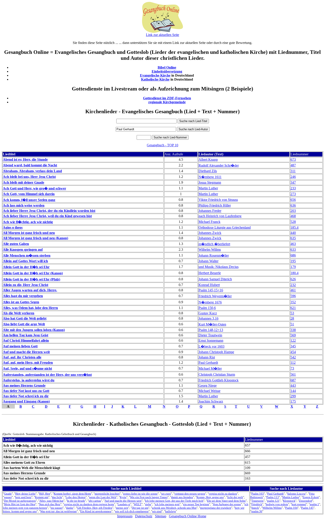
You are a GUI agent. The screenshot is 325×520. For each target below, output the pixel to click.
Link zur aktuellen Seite (162, 35)
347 (293, 182)
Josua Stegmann (210, 182)
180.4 (294, 273)
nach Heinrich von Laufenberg (220, 216)
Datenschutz (143, 516)
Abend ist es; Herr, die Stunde (25, 159)
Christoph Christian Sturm (217, 374)
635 (293, 238)
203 (293, 211)
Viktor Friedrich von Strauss (218, 200)
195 (293, 261)
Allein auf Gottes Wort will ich (25, 261)
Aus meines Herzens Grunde (24, 385)
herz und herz (23, 497)
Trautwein (257, 500)
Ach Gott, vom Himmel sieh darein (29, 194)
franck (255, 507)
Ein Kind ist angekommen (95, 511)
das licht (57, 497)
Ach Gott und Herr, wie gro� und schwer (34, 188)
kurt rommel (299, 504)
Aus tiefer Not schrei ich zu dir (26, 396)
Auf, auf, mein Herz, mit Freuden (28, 362)
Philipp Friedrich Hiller (215, 205)
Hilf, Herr (44, 493)
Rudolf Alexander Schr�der (219, 165)
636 (293, 205)
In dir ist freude (76, 500)
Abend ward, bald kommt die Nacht (30, 165)
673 (293, 159)
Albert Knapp (208, 159)
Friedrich (256, 504)
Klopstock (289, 500)
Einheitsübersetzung (167, 71)
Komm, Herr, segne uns (210, 497)
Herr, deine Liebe (25, 493)
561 (293, 374)
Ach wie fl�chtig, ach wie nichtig (28, 222)
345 (293, 346)
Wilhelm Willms (210, 249)
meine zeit (122, 507)
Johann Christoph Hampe (216, 352)
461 (293, 290)
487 (293, 165)
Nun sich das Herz (49, 504)
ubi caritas (95, 500)
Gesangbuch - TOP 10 (162, 145)
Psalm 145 (307, 507)
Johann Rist (207, 357)
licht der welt (235, 497)
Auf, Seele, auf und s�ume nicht (27, 368)
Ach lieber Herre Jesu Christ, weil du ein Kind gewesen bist (47, 216)
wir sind (157, 511)
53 (292, 313)
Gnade (8, 493)
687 (293, 380)
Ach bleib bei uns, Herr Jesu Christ (29, 177)
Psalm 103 (257, 493)
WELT (137, 504)
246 (293, 177)
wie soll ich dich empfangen (132, 511)
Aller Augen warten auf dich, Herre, (30, 290)
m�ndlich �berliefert (214, 244)
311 (293, 171)
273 (293, 194)
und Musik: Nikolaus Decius (219, 267)
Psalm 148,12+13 (211, 330)
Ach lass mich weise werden (23, 205)
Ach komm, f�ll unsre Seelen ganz (29, 200)
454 (293, 352)
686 (293, 255)
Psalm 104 (291, 507)
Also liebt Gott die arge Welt (24, 324)
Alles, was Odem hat (51, 500)
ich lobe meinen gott (167, 504)
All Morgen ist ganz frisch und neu (29, 233)
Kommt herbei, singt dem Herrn (72, 493)
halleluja (170, 511)
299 (293, 396)
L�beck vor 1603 (211, 346)
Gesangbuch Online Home (187, 516)
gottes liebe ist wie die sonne (140, 493)
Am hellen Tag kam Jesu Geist (25, 335)
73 (292, 368)
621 (293, 308)
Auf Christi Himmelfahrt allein (26, 340)
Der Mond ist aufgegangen (20, 500)
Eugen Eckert (311, 497)
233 (293, 188)
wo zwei (166, 493)
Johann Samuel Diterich (215, 279)
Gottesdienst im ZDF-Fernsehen (167, 98)
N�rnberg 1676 (210, 302)
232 (293, 285)
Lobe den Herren (76, 497)
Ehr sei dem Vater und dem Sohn (226, 500)
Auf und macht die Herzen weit (26, 352)
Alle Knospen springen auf (23, 249)
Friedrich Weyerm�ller (215, 296)
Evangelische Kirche (155, 75)
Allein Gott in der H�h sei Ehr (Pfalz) (31, 279)
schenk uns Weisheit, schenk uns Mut (174, 507)
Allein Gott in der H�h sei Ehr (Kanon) (33, 273)
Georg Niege (208, 385)
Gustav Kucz (208, 313)
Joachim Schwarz (211, 401)
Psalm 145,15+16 (211, 290)
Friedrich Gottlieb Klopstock (219, 380)
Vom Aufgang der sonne (227, 504)
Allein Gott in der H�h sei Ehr (26, 267)
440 (293, 233)
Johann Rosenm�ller (214, 255)
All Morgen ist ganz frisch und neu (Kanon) (35, 238)
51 (292, 324)
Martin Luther (208, 188)
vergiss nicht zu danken (223, 493)
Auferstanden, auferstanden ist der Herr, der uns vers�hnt (47, 375)
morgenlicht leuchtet (107, 493)
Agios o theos (13, 227)
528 (293, 222)
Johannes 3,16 (208, 318)
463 (293, 244)
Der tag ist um (140, 507)
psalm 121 (273, 500)
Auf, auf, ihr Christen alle (22, 357)
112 (293, 362)
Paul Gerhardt (208, 362)
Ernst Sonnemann (211, 340)
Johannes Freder (210, 211)
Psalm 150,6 (207, 308)
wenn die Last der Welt (102, 497)
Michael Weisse (209, 391)
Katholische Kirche (155, 79)
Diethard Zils (208, 171)
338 (293, 330)
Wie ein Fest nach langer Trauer (149, 497)
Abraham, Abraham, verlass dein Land (32, 171)
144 (293, 391)
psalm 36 (256, 511)
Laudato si (124, 504)
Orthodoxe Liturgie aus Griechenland (225, 227)
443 (293, 385)
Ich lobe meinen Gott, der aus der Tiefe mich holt (174, 500)
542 (293, 357)
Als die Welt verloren (18, 313)
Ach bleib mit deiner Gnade (23, 182)
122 (293, 340)
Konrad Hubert (209, 285)
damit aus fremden (182, 497)
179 (293, 267)
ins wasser (57, 507)
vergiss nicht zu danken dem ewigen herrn (89, 504)
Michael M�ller (210, 368)
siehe (148, 504)
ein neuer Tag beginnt (196, 504)
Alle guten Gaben (16, 244)
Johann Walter (208, 261)
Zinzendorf (305, 500)
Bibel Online (167, 67)
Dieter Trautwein (210, 335)
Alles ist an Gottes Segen (21, 302)
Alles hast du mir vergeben (23, 296)
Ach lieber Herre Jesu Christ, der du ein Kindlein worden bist (49, 211)
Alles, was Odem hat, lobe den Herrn (30, 308)
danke (69, 507)
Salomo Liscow (296, 493)
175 (293, 401)
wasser (8, 497)
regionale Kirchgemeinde (167, 102)
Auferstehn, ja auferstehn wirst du (28, 380)
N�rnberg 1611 (210, 177)
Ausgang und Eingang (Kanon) (26, 401)
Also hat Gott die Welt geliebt (24, 318)
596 (293, 296)
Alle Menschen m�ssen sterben (26, 255)
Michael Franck (209, 222)
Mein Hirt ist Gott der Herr (19, 504)
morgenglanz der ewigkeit (215, 507)
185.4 (294, 227)
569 (293, 335)
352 (293, 302)
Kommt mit (41, 497)
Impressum (124, 516)
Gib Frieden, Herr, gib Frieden (94, 507)
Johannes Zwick (210, 233)
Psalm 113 (272, 497)
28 (292, 318)
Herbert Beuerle (210, 273)
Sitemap (160, 516)
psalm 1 (314, 504)
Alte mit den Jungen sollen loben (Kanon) (34, 330)
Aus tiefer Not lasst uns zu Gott (26, 391)
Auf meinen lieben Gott (20, 346)
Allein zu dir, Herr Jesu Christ (25, 285)
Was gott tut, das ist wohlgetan (58, 511)
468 (293, 216)
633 (293, 249)
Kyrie (123, 497)
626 (293, 279)
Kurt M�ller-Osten (212, 324)
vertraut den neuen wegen (189, 493)
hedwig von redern (277, 504)
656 (293, 200)
